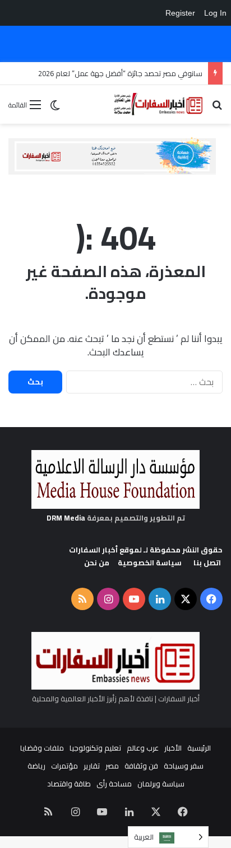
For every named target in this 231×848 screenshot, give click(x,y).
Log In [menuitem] (215, 12)
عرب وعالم (143, 748)
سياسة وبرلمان (160, 783)
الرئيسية (199, 748)
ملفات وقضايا (42, 748)
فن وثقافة (141, 765)
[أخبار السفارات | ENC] (158, 104)
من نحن (96, 562)
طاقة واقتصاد (69, 783)
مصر (112, 765)
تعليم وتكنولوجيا (95, 748)
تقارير (92, 765)
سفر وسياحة (184, 765)
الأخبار (173, 748)
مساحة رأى (114, 783)
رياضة (36, 765)
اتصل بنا (207, 562)
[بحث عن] (217, 108)
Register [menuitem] (180, 12)
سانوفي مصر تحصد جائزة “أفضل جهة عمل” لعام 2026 (120, 73)
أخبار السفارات (93, 549)
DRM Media (66, 517)
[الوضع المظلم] (55, 108)
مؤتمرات (64, 765)
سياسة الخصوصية (150, 562)
